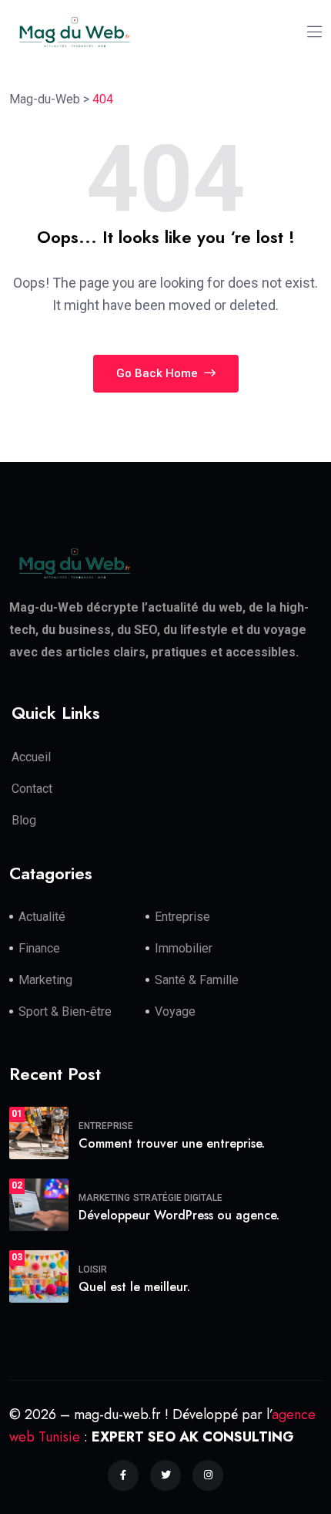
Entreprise (182, 916)
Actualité (41, 916)
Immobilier (183, 948)
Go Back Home (158, 373)
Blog (24, 820)
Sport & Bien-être (65, 1011)
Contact (32, 788)
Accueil (31, 757)
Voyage (175, 1011)
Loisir (93, 1269)
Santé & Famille (197, 980)
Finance (39, 948)
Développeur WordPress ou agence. (179, 1215)
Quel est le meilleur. (134, 1287)
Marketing (45, 980)
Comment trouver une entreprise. (172, 1143)
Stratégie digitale (177, 1197)
